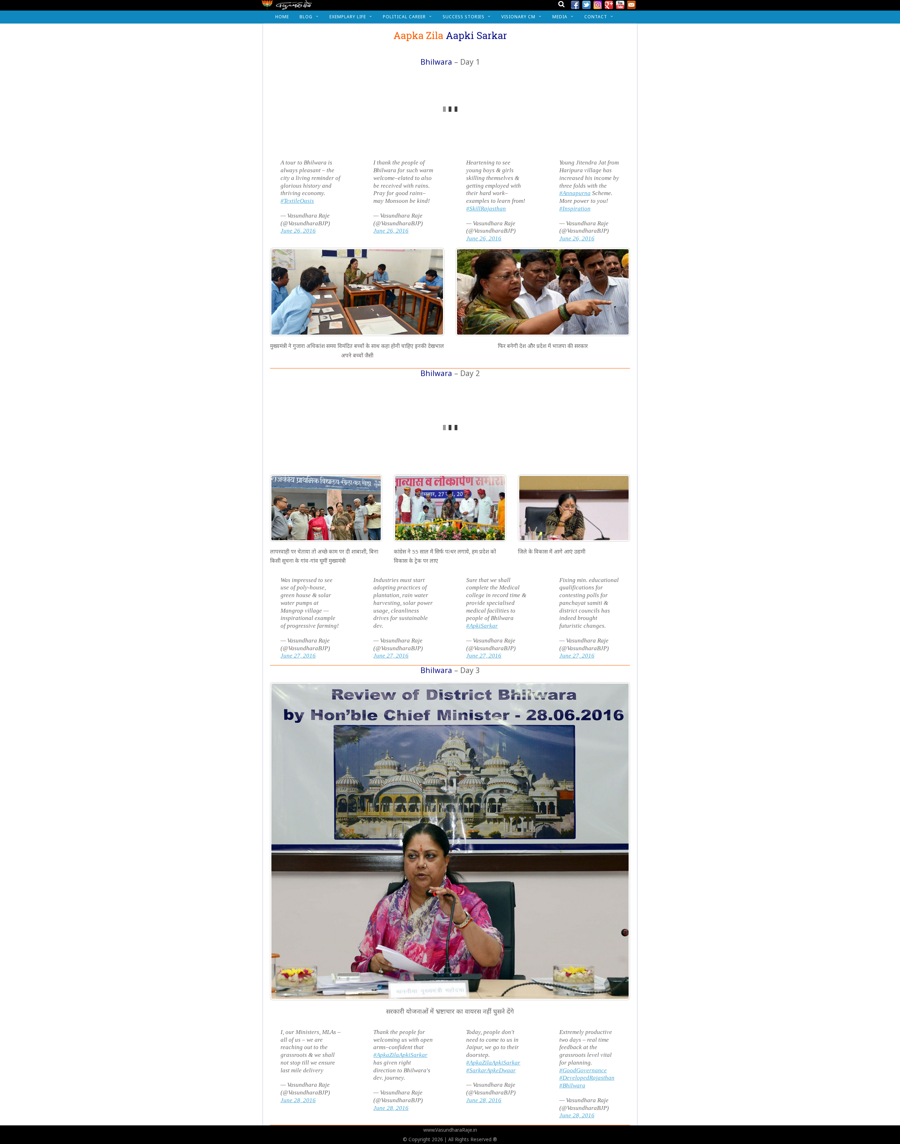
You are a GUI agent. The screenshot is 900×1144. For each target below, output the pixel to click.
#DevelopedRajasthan (587, 1077)
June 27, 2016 (298, 655)
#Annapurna (575, 193)
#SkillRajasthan (486, 208)
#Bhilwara (572, 1085)
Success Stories (463, 17)
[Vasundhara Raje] (286, 7)
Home (282, 17)
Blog (306, 17)
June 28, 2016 (298, 1100)
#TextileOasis (297, 201)
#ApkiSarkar (482, 625)
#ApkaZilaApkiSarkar (400, 1055)
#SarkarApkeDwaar (491, 1070)
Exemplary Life (347, 17)
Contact (595, 17)
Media (559, 17)
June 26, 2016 (298, 230)
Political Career (404, 17)
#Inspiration (575, 208)
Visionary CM (518, 17)
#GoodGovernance (583, 1070)
